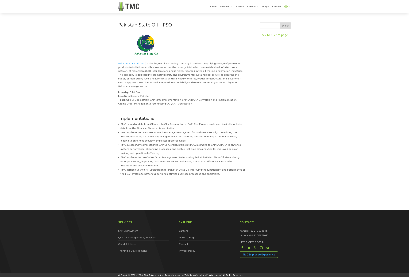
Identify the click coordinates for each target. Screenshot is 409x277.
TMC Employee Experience (259, 254)
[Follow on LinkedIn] (248, 247)
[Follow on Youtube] (267, 247)
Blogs (265, 6)
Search (285, 25)
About (213, 6)
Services (224, 6)
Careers (251, 6)
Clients (240, 6)
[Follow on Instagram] (261, 247)
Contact (276, 6)
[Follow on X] (255, 247)
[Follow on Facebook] (242, 247)
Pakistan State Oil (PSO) (132, 63)
